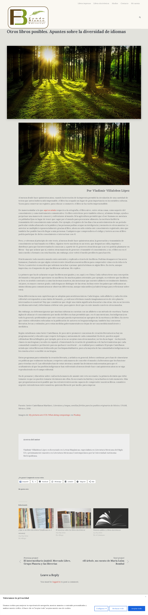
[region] (74, 605)
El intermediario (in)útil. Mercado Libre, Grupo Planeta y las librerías (47, 562)
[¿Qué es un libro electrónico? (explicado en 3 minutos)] (36, 518)
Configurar (100, 608)
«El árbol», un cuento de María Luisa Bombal (103, 562)
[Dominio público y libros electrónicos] (110, 518)
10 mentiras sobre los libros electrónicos (70, 530)
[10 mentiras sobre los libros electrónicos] (73, 518)
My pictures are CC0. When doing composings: (49, 415)
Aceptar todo (136, 608)
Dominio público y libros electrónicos (107, 530)
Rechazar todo (118, 608)
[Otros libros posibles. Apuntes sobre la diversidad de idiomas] (74, 82)
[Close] (145, 596)
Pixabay (77, 415)
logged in (56, 582)
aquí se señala (50, 210)
